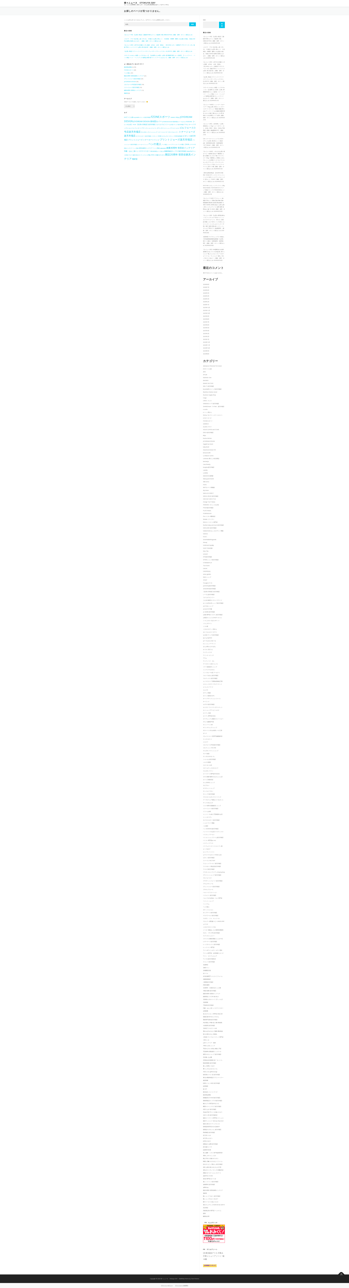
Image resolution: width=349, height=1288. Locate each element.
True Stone (206, 565)
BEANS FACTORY (208, 383)
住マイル (205, 973)
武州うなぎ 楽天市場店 (209, 1109)
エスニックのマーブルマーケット (212, 684)
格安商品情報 (128, 67)
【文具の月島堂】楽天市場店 (146, 124)
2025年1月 (206, 339)
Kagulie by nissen (208, 444)
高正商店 (205, 1208)
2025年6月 (206, 325)
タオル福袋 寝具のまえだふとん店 (212, 777)
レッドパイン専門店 (208, 947)
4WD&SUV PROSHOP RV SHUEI (212, 366)
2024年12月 (206, 342)
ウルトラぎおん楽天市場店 (210, 675)
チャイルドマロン (208, 791)
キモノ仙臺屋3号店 (208, 722)
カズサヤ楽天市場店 (208, 704)
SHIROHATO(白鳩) (208, 545)
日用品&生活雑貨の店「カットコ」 (213, 1060)
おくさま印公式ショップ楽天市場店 (213, 603)
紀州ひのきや (207, 1141)
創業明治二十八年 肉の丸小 (211, 996)
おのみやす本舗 (207, 609)
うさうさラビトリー (162, 124)
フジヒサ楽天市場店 (208, 869)
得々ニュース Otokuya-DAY (140, 3)
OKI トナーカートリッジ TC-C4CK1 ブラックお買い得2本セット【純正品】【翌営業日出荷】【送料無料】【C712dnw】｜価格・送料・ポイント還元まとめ (213, 143)
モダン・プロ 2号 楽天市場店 (211, 933)
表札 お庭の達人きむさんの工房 (212, 1167)
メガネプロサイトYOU (209, 927)
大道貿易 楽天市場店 (209, 1025)
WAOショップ (207, 577)
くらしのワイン (207, 623)
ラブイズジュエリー (208, 936)
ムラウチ (191, 144)
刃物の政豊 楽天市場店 (209, 991)
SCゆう (205, 536)
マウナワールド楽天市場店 (210, 915)
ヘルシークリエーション (210, 892)
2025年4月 (206, 330)
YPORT (134, 124)
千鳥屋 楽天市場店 (208, 1005)
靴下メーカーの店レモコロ (210, 1202)
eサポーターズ (207, 418)
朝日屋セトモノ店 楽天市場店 (211, 1074)
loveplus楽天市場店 (208, 467)
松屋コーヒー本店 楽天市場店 (211, 1083)
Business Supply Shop (209, 395)
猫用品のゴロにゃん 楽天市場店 (212, 1129)
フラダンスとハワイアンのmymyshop (214, 872)
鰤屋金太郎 (206, 1216)
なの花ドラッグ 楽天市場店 (176, 124)
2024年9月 (206, 351)
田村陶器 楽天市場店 (209, 1132)
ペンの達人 (127, 73)
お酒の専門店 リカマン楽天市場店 (212, 615)
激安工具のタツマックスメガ (140, 155)
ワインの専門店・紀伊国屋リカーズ (213, 953)
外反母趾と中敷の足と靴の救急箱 (212, 1022)
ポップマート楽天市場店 (210, 912)
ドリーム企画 (207, 811)
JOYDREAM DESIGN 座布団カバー (147, 121)
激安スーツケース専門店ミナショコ (213, 1118)
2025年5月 (206, 328)
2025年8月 (206, 319)
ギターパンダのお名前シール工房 (212, 730)
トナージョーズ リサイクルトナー (168, 132)
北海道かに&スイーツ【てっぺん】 (213, 999)
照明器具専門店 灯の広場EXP (211, 1126)
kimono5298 (206, 453)
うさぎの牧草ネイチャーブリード (212, 600)
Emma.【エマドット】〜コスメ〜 (212, 415)
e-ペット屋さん (207, 412)
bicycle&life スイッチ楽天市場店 (142, 117)
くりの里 (205, 626)
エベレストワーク (208, 687)
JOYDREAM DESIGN (130, 81)
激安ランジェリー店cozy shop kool (213, 1121)
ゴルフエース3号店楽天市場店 (132, 84)
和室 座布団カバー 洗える (157, 151)
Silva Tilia (205, 551)
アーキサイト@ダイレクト (210, 664)
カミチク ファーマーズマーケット (212, 707)
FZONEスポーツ (128, 70)
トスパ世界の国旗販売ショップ (212, 805)
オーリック (206, 701)
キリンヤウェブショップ (210, 727)
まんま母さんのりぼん (209, 646)
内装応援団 (206, 985)
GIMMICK (173, 117)
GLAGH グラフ (207, 427)
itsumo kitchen (207, 438)
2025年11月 (206, 310)
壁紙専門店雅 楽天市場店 (210, 1019)
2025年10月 (206, 313)
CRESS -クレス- (207, 400)
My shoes (183, 121)
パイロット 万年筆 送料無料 (175, 136)
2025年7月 (206, 322)
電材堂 (126, 93)
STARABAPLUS (207, 563)
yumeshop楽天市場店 (209, 586)
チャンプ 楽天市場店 (209, 794)
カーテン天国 (207, 713)
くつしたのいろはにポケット (211, 620)
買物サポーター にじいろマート (212, 1173)
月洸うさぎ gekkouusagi (210, 1072)
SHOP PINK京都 (207, 548)
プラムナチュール (208, 883)
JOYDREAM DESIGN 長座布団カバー (171, 121)
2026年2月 (206, 302)
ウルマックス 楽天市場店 (210, 678)
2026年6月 (206, 290)
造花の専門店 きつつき (209, 1179)
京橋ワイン (206, 967)
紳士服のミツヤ (207, 1147)
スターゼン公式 (207, 765)
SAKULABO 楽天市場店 (209, 528)
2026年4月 (206, 296)
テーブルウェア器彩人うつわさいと (213, 800)
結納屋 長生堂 (207, 1150)
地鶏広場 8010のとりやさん (211, 1017)
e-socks (205, 409)
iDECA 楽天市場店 (208, 432)
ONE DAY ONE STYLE (209, 499)
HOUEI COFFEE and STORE (211, 429)
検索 (204, 20)
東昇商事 (205, 1080)
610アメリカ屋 (128, 117)
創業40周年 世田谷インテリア (132, 90)
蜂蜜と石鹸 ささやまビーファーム (212, 1161)
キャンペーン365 (208, 725)
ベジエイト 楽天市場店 (209, 895)
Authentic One (207, 377)
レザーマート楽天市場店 (210, 941)
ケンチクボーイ (207, 739)
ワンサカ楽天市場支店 (209, 959)
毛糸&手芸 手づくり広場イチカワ (212, 1112)
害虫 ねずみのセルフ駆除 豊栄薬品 (213, 1031)
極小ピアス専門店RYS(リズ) (211, 1103)
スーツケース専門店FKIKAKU (211, 774)
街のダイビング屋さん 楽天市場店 (212, 1164)
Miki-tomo (206, 482)
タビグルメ (206, 785)
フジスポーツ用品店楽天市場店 (212, 866)
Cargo (205, 398)
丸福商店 (205, 965)
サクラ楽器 (206, 753)
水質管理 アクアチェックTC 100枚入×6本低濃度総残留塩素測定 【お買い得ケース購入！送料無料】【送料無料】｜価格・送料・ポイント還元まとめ (214, 241)
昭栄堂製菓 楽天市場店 (209, 1063)
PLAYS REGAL (207, 510)
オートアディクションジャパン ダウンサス (151, 128)
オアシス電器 (207, 693)
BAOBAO (205, 380)
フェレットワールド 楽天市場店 (212, 863)
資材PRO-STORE (208, 1176)
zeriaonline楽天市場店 (209, 589)
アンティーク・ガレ (208, 661)
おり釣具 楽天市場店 (209, 612)
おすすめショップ (208, 606)
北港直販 (205, 1002)
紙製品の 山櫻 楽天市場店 (210, 1144)
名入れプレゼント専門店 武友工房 (212, 1014)
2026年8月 (206, 284)
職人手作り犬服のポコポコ (156, 155)
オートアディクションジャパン (212, 698)
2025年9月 (206, 316)
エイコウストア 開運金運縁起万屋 (212, 681)
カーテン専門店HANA (209, 716)
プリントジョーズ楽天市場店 (132, 79)
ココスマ (205, 742)
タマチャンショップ (208, 788)
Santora (205, 534)
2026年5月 (206, 293)
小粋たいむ (206, 1040)
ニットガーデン (207, 817)
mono (205, 484)
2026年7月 (206, 287)
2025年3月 (206, 333)
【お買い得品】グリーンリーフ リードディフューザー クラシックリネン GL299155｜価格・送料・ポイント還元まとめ (158, 51)
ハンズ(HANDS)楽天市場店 (210, 829)
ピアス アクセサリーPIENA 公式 (212, 855)
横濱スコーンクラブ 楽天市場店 (212, 1106)
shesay (205, 542)
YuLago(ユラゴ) (207, 583)
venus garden (207, 574)
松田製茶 (205, 1086)
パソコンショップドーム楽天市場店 (213, 837)
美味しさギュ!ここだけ (209, 1155)
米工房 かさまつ (207, 1138)
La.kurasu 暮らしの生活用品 (211, 458)
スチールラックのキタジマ (210, 768)
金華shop (205, 1187)
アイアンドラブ (207, 652)
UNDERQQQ (206, 571)
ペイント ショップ (208, 901)
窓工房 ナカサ (207, 1135)
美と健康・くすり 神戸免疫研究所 (212, 1153)
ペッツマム (206, 904)
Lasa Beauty (206, 464)
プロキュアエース (208, 889)
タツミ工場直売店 (208, 779)
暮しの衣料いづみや (208, 1066)
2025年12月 (206, 307)
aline (204, 372)
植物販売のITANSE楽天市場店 (211, 1098)
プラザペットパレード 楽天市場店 (212, 881)
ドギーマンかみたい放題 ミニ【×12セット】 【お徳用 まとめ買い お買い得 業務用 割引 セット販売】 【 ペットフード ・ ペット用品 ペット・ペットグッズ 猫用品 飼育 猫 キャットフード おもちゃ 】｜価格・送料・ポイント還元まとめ (214, 94)
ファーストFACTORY (209, 860)
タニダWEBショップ (209, 782)
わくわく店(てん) (208, 649)
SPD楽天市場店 (207, 557)
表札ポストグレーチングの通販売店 (213, 1170)
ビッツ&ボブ (206, 849)
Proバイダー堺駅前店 (209, 516)
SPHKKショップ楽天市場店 (211, 560)
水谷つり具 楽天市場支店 (210, 1115)
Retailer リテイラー (208, 519)
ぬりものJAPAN (207, 638)
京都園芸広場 (207, 970)
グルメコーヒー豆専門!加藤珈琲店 (212, 736)
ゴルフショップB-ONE (209, 748)
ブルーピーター (207, 878)
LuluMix (205, 470)
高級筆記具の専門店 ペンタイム (212, 1210)
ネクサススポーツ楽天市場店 (143, 136)
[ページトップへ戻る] (341, 1274)
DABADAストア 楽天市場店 (211, 403)
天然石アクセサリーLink (210, 1028)
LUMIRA (205, 473)
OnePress (182, 1279)
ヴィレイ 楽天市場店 (209, 962)
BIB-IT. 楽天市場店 (208, 386)
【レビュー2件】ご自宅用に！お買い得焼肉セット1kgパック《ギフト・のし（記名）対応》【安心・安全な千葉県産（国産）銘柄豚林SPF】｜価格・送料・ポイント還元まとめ (214, 128)
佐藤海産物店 (163, 148)
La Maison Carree (208, 456)
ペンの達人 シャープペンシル (169, 144)
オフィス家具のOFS (208, 696)
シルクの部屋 (207, 762)
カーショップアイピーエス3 (171, 128)
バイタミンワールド (208, 834)
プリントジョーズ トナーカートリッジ (143, 140)
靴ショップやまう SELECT (210, 1199)
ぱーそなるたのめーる (209, 641)
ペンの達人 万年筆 (183, 144)
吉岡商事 (205, 1011)
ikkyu (178, 117)
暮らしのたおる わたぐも (210, 1069)
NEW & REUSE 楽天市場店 (210, 496)
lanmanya (206, 461)
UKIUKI (205, 568)
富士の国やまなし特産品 (210, 1034)
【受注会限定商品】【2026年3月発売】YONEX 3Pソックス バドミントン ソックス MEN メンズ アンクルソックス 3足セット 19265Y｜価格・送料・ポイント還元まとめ (214, 177)
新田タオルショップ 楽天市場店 (212, 1054)
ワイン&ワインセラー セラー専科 (212, 950)
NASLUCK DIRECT (208, 493)
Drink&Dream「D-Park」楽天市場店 (213, 406)
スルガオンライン (208, 771)
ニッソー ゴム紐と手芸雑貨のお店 (212, 814)
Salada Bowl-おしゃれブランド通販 (213, 531)
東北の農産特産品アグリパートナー (213, 1077)
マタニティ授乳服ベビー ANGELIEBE (213, 921)
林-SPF (205, 1089)
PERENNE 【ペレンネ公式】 (211, 505)
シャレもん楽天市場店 (209, 759)
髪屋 (204, 1213)
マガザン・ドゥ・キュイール (211, 918)
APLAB (205, 374)
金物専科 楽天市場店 (209, 1184)
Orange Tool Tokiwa (209, 502)
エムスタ (205, 690)
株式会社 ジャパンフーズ (210, 1092)
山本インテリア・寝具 (209, 1043)
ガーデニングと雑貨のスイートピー (213, 719)
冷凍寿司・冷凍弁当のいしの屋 (212, 988)
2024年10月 (206, 348)
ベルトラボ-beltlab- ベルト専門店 (212, 898)
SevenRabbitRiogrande (209, 539)
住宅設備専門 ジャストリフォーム (212, 976)
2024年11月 (206, 345)
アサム (186, 124)
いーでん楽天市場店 (208, 594)
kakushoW (206, 447)
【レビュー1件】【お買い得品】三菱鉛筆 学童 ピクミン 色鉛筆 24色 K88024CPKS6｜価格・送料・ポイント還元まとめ (158, 35)
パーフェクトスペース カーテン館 (212, 846)
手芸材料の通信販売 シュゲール (212, 1051)
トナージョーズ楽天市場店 (131, 87)
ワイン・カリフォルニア (210, 956)
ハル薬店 (205, 826)
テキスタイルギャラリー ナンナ (212, 797)
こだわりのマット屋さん (210, 629)
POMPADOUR (207, 513)
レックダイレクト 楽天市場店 (211, 944)
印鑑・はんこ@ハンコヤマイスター (137, 151)
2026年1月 (206, 304)
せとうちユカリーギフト (210, 632)
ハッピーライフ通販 (208, 823)
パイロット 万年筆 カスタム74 (160, 136)
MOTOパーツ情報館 (209, 487)
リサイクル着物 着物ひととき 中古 (213, 939)
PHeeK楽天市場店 (208, 508)
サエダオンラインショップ (149, 132)
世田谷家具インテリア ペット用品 (149, 148)
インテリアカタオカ (208, 670)
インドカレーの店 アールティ (211, 672)
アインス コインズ (208, 655)
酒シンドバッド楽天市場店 (210, 1181)
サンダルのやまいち (208, 756)
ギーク (205, 733)
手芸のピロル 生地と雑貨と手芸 (212, 1048)
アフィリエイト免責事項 (181, 1285)
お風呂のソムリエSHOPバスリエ (212, 617)
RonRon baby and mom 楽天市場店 (213, 525)
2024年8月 (206, 354)
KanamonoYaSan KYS (209, 450)
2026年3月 (206, 299)
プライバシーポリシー (167, 1285)
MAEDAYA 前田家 (208, 476)
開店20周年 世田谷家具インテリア (134, 76)
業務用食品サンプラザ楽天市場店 (175, 151)
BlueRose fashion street (210, 392)
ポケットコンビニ (208, 910)
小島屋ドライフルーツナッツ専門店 (213, 1037)
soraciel (205, 554)
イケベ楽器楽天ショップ (210, 667)
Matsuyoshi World (208, 479)
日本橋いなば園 (207, 1057)
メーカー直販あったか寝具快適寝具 (213, 930)
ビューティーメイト (208, 852)
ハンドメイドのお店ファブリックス (213, 831)
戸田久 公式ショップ (209, 1045)
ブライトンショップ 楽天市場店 (212, 875)
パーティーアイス (208, 843)
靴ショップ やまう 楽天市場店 (211, 1196)
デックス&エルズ (208, 803)
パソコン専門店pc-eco (209, 840)
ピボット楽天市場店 (208, 857)
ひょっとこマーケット (209, 643)
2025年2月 (206, 336)
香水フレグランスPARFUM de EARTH (214, 1205)
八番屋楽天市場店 (208, 982)
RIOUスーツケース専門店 (210, 522)
